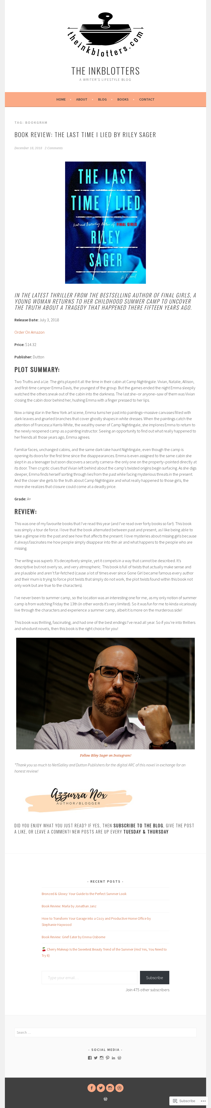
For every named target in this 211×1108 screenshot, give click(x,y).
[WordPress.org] (119, 1058)
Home (61, 99)
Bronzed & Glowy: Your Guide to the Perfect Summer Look (84, 893)
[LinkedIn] (113, 1058)
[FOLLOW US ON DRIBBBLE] (119, 1088)
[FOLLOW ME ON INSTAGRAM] (110, 1088)
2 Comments (54, 148)
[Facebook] (90, 1058)
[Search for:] (105, 1032)
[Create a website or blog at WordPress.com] (105, 1099)
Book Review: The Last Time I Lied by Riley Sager (85, 134)
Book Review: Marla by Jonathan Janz (69, 906)
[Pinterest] (108, 1058)
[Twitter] (96, 1058)
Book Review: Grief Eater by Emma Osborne (73, 937)
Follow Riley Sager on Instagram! (105, 755)
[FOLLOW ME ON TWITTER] (101, 1088)
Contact (147, 99)
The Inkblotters (105, 70)
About (81, 99)
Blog (102, 99)
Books (123, 99)
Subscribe (154, 977)
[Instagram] (102, 1058)
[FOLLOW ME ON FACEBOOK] (91, 1088)
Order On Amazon (29, 332)
